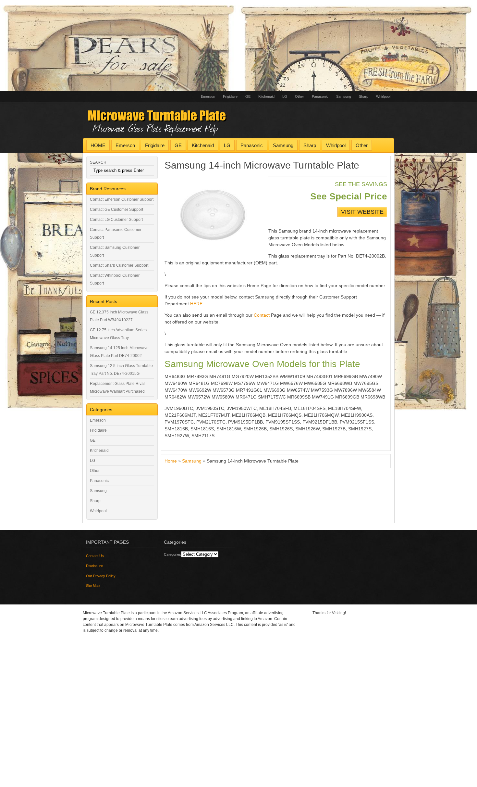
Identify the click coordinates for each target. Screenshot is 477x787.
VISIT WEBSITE (362, 212)
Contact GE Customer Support (116, 209)
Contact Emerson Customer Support (121, 199)
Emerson (208, 96)
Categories (172, 554)
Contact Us (95, 556)
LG (284, 96)
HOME (98, 145)
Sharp (363, 96)
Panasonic (320, 96)
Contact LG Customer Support (116, 219)
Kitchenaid (266, 96)
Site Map (93, 586)
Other (299, 96)
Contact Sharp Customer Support (119, 265)
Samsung (343, 96)
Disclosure (94, 566)
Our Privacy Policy (101, 576)
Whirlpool (383, 96)
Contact (262, 315)
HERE (196, 303)
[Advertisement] (194, 45)
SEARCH (98, 162)
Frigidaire (230, 96)
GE (248, 96)
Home (171, 460)
